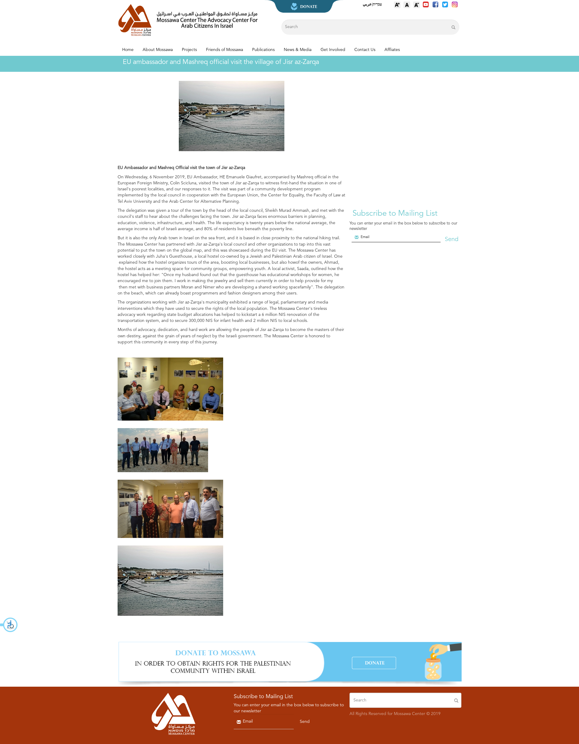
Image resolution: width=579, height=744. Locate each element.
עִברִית (377, 4)
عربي (367, 4)
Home (128, 50)
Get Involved (333, 50)
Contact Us (364, 50)
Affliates (392, 50)
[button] (9, 624)
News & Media (298, 50)
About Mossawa (158, 50)
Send (451, 240)
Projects (189, 50)
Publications (263, 50)
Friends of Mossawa (224, 50)
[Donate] (289, 664)
